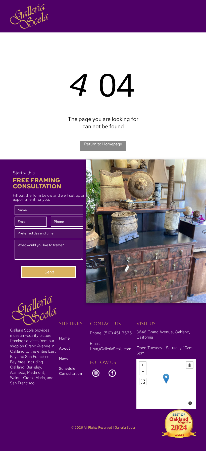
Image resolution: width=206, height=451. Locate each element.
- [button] (142, 371)
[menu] (194, 16)
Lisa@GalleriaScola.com (110, 348)
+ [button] (142, 365)
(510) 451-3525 (118, 333)
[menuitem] (75, 338)
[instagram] (95, 374)
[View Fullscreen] (142, 381)
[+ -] (166, 384)
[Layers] (189, 365)
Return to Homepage (103, 144)
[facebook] (112, 374)
